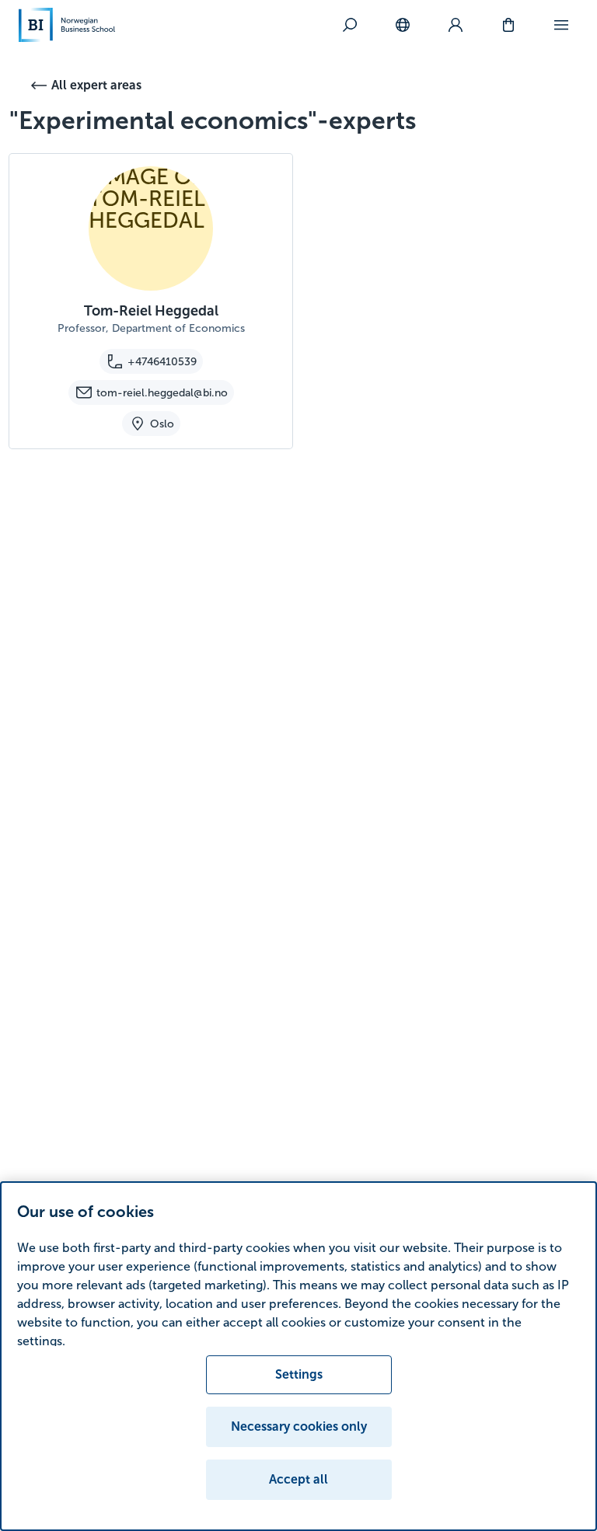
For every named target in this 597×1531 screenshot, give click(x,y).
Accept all (298, 1479)
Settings (299, 1374)
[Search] (350, 25)
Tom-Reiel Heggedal (151, 311)
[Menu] (561, 25)
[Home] (67, 25)
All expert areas (96, 85)
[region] (298, 1356)
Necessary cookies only (299, 1426)
